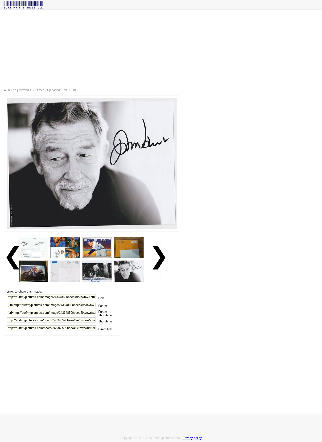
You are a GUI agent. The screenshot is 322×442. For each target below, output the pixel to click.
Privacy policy (192, 438)
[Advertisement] (145, 50)
